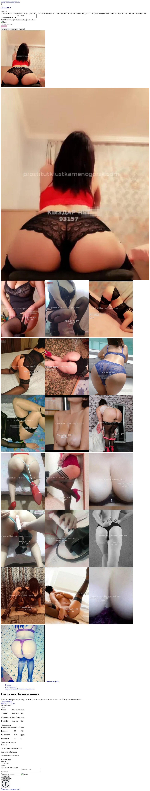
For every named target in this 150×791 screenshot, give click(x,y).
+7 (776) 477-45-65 (8, 703)
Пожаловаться (6, 701)
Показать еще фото (52, 681)
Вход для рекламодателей (10, 2)
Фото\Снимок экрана (9, 20)
